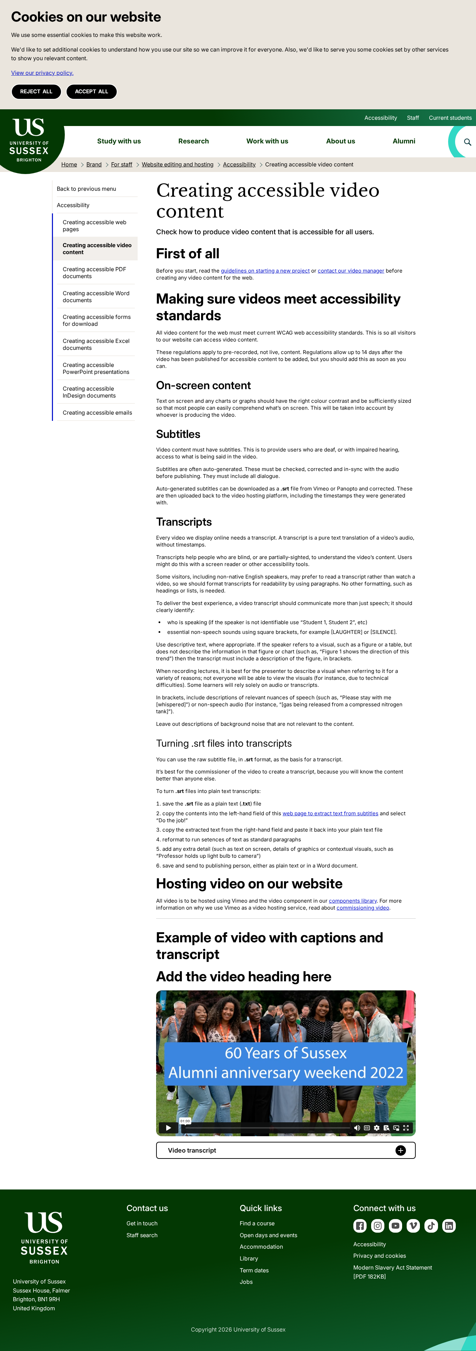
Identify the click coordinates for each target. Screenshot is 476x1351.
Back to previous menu (86, 188)
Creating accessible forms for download (97, 320)
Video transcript (192, 1150)
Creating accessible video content (97, 249)
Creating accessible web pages (94, 226)
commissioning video (363, 907)
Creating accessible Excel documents (96, 344)
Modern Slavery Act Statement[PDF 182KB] (392, 1272)
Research (193, 141)
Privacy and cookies (379, 1255)
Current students (450, 117)
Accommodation (261, 1246)
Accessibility (380, 117)
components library (353, 900)
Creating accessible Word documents (96, 297)
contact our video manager (351, 270)
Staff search (142, 1235)
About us (340, 141)
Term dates (254, 1270)
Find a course (257, 1223)
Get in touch (142, 1223)
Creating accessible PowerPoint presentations (96, 368)
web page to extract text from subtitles (330, 813)
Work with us (267, 141)
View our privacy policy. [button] (42, 72)
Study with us (119, 141)
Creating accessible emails (97, 412)
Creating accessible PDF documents (94, 273)
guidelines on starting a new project (265, 270)
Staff (413, 117)
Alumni (404, 141)
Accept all (91, 91)
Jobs (246, 1281)
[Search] (462, 141)
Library (249, 1258)
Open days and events (268, 1235)
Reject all (36, 91)
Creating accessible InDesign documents (89, 392)
